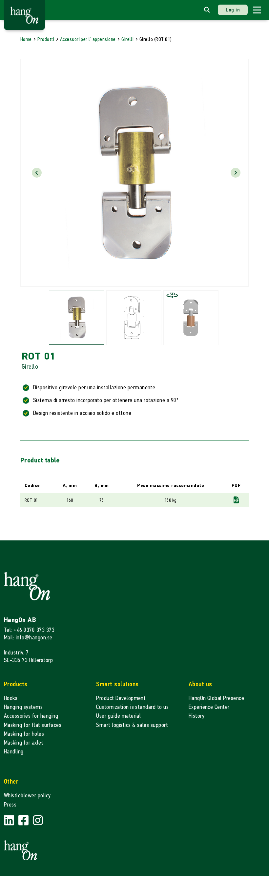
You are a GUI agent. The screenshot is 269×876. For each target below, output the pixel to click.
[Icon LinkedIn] (10, 821)
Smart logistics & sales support (132, 725)
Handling (14, 751)
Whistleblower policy (27, 795)
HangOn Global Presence (216, 698)
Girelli (127, 39)
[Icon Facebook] (24, 821)
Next (235, 173)
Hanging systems (23, 707)
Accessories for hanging (31, 716)
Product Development (121, 698)
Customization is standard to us (132, 707)
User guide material (118, 716)
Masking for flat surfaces (32, 725)
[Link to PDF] (236, 500)
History (196, 716)
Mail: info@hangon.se (28, 637)
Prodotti (45, 39)
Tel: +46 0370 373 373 (29, 630)
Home (26, 39)
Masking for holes (24, 734)
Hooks (10, 698)
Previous (37, 173)
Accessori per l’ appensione (88, 39)
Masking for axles (24, 743)
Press (10, 804)
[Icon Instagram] (38, 821)
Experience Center (209, 707)
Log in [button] (233, 9)
